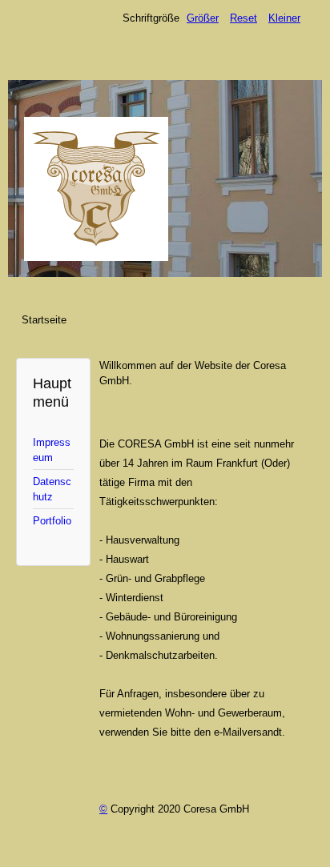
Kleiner (284, 18)
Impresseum (51, 450)
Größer (203, 18)
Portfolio (52, 521)
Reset (243, 18)
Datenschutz (52, 489)
